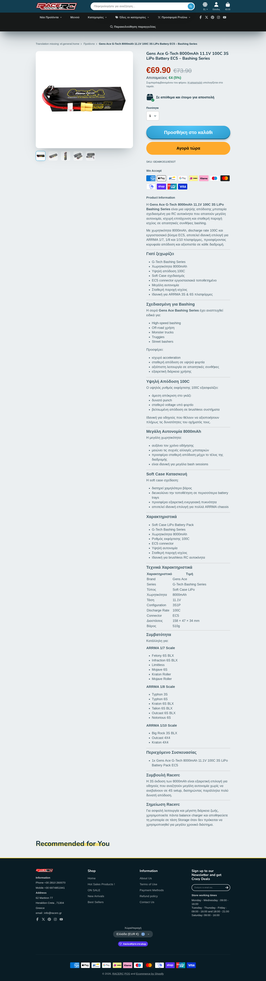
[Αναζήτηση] (191, 6)
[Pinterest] (212, 17)
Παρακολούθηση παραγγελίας (135, 27)
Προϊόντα (89, 43)
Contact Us (147, 902)
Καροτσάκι (227, 6)
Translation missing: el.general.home (57, 43)
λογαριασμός (216, 6)
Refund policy (149, 896)
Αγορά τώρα (188, 148)
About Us (146, 878)
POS (127, 973)
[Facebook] (200, 17)
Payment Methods (152, 890)
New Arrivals (96, 896)
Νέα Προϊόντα (49, 17)
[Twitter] (206, 17)
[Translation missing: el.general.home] (56, 6)
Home (92, 878)
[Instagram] (218, 17)
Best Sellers (96, 902)
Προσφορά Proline (174, 17)
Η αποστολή (195, 82)
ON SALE (94, 890)
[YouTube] (224, 17)
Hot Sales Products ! (101, 884)
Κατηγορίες (96, 17)
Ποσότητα (152, 107)
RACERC (118, 973)
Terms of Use (148, 884)
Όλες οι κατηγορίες (132, 17)
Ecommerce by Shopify (150, 973)
